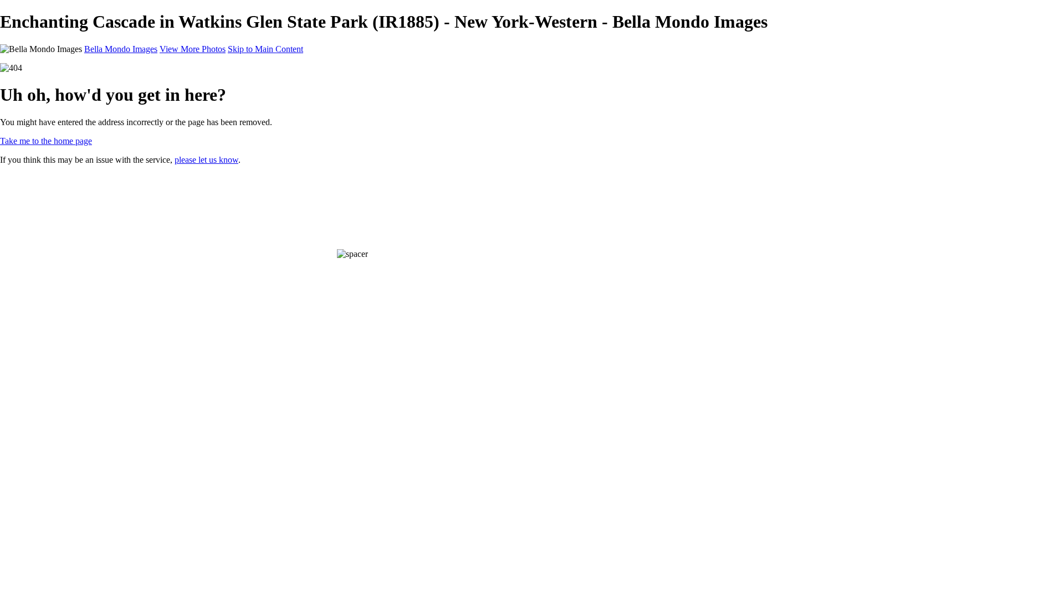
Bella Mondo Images (120, 49)
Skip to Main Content (265, 49)
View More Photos (193, 49)
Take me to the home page (46, 141)
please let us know (206, 159)
